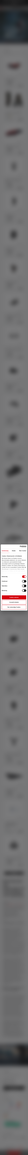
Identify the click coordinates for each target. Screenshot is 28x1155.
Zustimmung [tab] (5, 550)
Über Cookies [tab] (22, 550)
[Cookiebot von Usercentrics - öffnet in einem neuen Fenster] (20, 547)
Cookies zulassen (14, 597)
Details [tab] (14, 550)
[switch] (24, 581)
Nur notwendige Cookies (14, 607)
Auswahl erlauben (14, 602)
